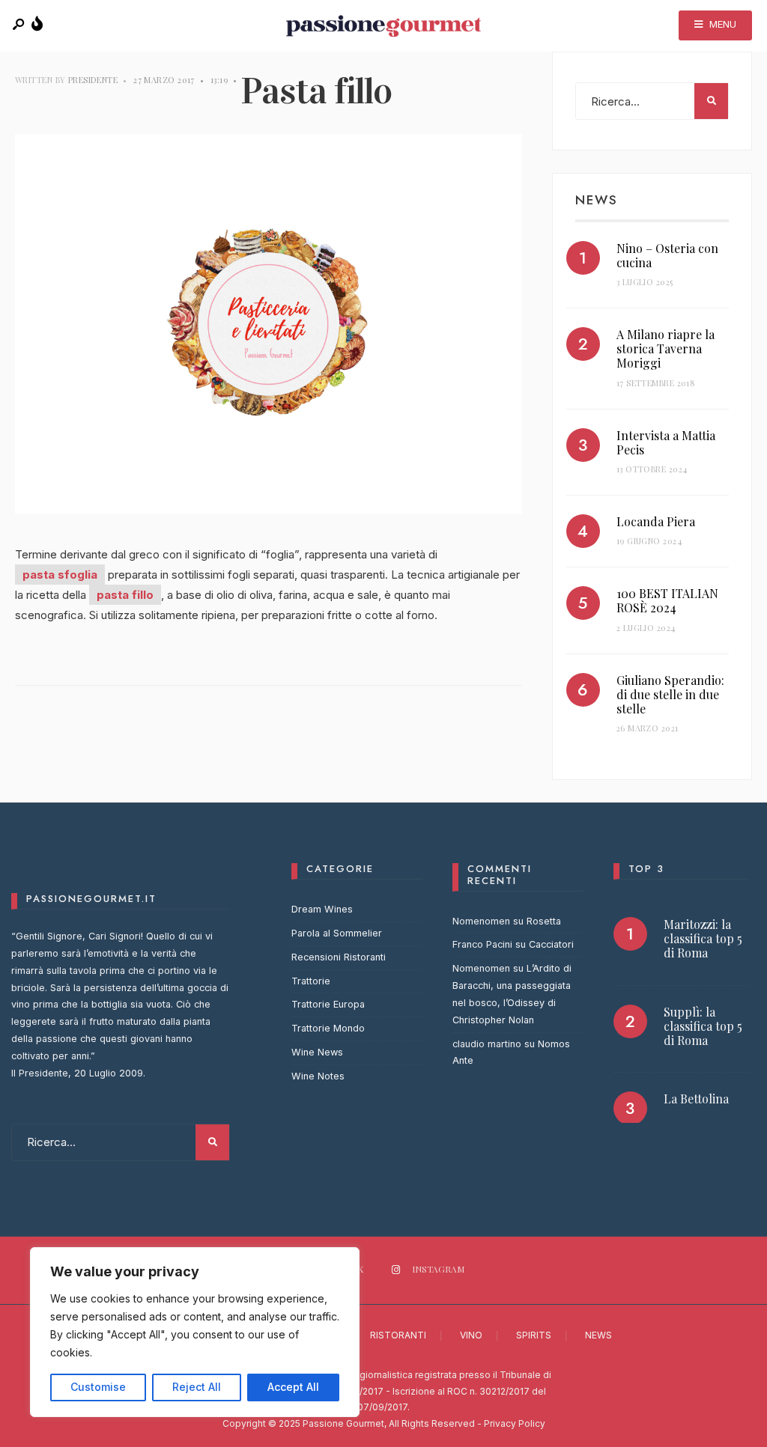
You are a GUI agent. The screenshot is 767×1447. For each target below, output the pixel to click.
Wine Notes (318, 1076)
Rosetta (544, 921)
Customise (98, 1386)
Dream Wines (322, 909)
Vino (471, 1335)
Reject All (196, 1386)
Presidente (93, 79)
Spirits (533, 1335)
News (598, 1335)
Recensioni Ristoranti (338, 957)
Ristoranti (398, 1335)
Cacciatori (551, 944)
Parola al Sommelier (336, 933)
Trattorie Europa (328, 1004)
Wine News (317, 1052)
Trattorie (310, 981)
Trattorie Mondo (328, 1028)
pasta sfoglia (59, 574)
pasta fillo (125, 595)
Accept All (293, 1386)
